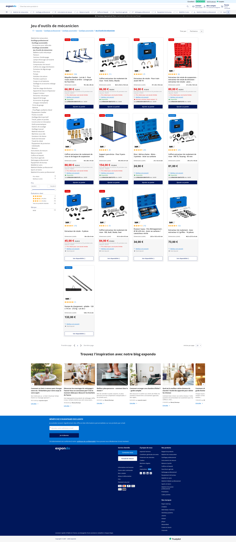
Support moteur (39, 93)
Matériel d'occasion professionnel (42, 172)
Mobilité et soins (36, 165)
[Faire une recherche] (187, 6)
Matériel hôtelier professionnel (41, 167)
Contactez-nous (127, 452)
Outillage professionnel (39, 41)
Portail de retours (127, 459)
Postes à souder (37, 115)
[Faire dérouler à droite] (183, 16)
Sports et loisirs (36, 170)
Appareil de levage (39, 98)
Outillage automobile (39, 43)
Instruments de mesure (39, 151)
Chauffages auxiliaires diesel (42, 110)
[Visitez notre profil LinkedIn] (147, 474)
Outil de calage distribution (42, 88)
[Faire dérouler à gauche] (52, 16)
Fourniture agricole (37, 158)
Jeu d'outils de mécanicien (42, 50)
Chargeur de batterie (40, 103)
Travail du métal (37, 141)
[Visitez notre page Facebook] (144, 474)
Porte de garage (38, 105)
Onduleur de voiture (40, 76)
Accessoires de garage (41, 100)
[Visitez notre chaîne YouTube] (141, 474)
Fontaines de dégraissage (42, 69)
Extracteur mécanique (41, 96)
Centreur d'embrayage (41, 57)
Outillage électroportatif (40, 117)
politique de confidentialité (86, 441)
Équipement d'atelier (39, 112)
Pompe (35, 74)
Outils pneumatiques (39, 124)
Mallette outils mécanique (42, 52)
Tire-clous (36, 72)
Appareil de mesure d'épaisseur (44, 91)
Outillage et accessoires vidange (44, 84)
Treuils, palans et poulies (40, 120)
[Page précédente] (74, 345)
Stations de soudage (39, 127)
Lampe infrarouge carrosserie (43, 60)
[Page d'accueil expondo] (33, 31)
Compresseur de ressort (41, 64)
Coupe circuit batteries (41, 81)
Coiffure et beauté (37, 155)
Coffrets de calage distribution (43, 67)
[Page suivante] (81, 345)
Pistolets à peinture (40, 79)
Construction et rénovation (41, 122)
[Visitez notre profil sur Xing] (151, 474)
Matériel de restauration (39, 38)
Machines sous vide (38, 134)
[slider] (31, 189)
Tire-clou (36, 86)
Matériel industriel (38, 131)
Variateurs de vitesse (39, 136)
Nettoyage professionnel (39, 160)
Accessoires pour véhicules (41, 45)
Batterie (35, 108)
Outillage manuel (38, 129)
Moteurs (35, 148)
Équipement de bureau (39, 163)
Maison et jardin (36, 153)
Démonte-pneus (39, 62)
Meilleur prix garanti (73, 97)
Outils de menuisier (38, 139)
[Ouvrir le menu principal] (6, 12)
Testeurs (36, 55)
